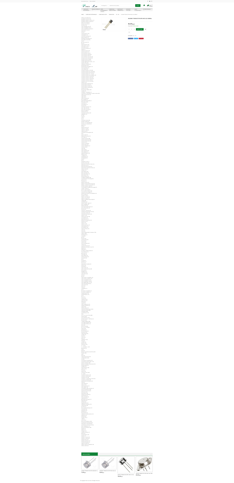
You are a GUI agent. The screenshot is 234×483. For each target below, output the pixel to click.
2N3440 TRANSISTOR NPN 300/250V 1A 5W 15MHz (89, 470)
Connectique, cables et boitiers (112, 10)
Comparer (145, 29)
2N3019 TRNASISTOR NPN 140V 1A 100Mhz (126, 474)
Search (137, 5)
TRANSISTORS (111, 14)
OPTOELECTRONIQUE (146, 9)
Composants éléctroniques (86, 10)
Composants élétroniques (91, 14)
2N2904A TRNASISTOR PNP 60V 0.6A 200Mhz (108, 470)
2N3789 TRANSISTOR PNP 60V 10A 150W (144, 473)
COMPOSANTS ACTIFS (103, 14)
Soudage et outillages (128, 10)
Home (82, 14)
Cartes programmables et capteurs (104, 10)
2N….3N (117, 14)
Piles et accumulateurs (138, 10)
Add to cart (139, 29)
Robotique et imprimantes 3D (120, 10)
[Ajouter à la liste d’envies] (129, 32)
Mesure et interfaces (96, 9)
